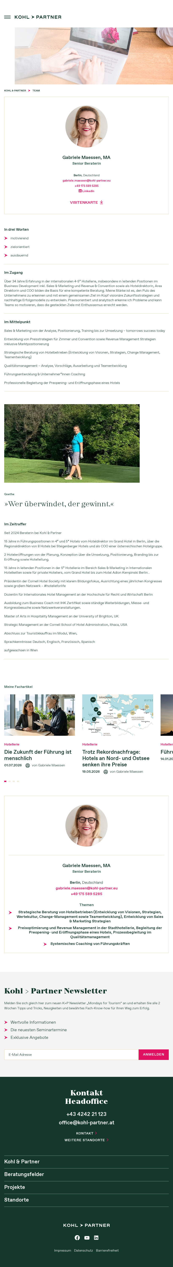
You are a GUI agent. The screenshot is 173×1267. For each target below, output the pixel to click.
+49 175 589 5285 (87, 186)
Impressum (62, 1250)
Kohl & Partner (22, 1161)
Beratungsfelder (24, 1174)
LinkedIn (86, 191)
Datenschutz (83, 1250)
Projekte (14, 1187)
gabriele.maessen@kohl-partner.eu (87, 181)
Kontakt (86, 1133)
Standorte (16, 1200)
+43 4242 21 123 (86, 1114)
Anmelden (153, 1054)
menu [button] (7, 17)
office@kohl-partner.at (86, 1123)
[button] (5, 781)
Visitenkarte (86, 202)
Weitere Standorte (86, 1140)
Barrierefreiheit (107, 1250)
